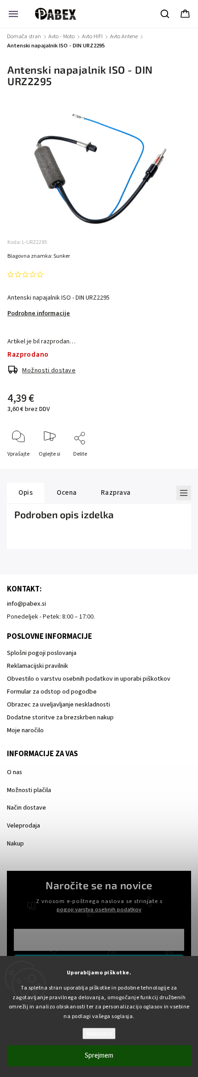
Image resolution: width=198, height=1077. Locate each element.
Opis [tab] (25, 492)
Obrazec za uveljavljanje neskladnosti (58, 704)
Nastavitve (99, 1033)
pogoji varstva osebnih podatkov (99, 909)
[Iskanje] (165, 14)
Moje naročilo (25, 730)
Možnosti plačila (29, 790)
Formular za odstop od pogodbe (52, 691)
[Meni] (13, 14)
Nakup (15, 843)
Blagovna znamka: (38, 256)
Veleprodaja (23, 825)
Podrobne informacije (38, 313)
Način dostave (26, 807)
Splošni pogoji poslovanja (41, 653)
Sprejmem (99, 1055)
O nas (14, 772)
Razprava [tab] (116, 492)
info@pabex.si (26, 603)
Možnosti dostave (49, 370)
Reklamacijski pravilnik (37, 666)
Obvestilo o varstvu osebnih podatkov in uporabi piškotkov (88, 678)
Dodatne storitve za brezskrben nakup (60, 717)
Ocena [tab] (67, 492)
